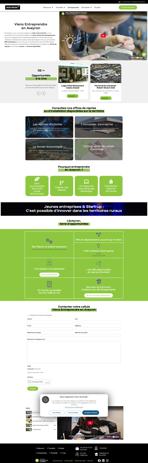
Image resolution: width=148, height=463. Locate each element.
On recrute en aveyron (86, 449)
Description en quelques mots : (36, 339)
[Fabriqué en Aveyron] (96, 454)
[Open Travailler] (64, 7)
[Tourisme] (96, 448)
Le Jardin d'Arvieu (36, 429)
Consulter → (74, 96)
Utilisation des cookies (80, 460)
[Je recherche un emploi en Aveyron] (119, 2)
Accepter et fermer (90, 412)
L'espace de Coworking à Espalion (40, 425)
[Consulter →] (73, 73)
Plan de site (90, 460)
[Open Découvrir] (52, 7)
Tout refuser (56, 412)
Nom (76, 319)
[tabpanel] (90, 423)
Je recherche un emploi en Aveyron (133, 2)
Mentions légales (68, 460)
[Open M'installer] (91, 7)
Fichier (29, 366)
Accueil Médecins (83, 454)
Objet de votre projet (81, 332)
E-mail (29, 326)
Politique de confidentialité (74, 407)
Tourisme (103, 448)
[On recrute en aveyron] (77, 448)
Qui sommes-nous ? (58, 460)
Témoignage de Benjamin (38, 416)
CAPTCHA (30, 377)
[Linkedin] (103, 460)
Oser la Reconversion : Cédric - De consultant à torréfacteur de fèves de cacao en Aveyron (53, 421)
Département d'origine (34, 332)
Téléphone (78, 326)
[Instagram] (107, 460)
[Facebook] (99, 460)
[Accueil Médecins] (77, 454)
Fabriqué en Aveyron (104, 454)
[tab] (41, 417)
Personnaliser (73, 412)
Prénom (30, 319)
